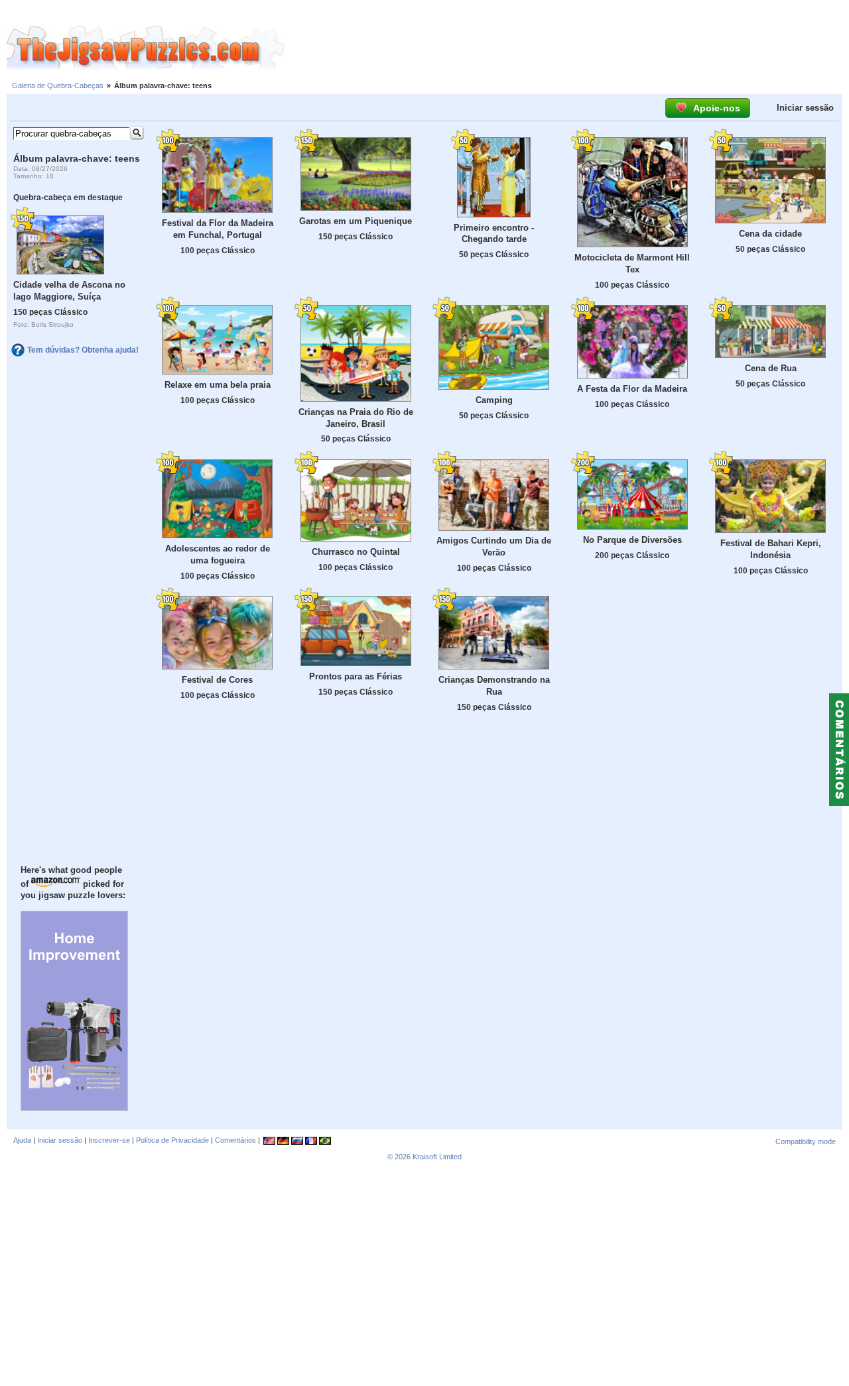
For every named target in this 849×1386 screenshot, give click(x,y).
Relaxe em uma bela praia (217, 385)
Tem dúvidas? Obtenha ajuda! (83, 350)
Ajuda (22, 1140)
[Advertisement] (567, 48)
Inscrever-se (109, 1140)
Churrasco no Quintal (356, 552)
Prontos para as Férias (355, 676)
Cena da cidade (770, 234)
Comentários (235, 1140)
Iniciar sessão (805, 108)
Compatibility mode (805, 1141)
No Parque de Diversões (632, 540)
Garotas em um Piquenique (355, 221)
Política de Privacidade (172, 1140)
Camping (494, 400)
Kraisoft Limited (437, 1157)
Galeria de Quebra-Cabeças (57, 85)
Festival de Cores (217, 680)
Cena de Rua (771, 368)
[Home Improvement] (74, 1108)
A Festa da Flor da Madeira (632, 389)
